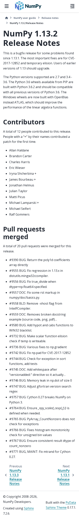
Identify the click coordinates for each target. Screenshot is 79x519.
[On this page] (72, 6)
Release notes (50, 18)
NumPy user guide (25, 18)
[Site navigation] (6, 6)
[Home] (6, 18)
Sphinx (29, 508)
